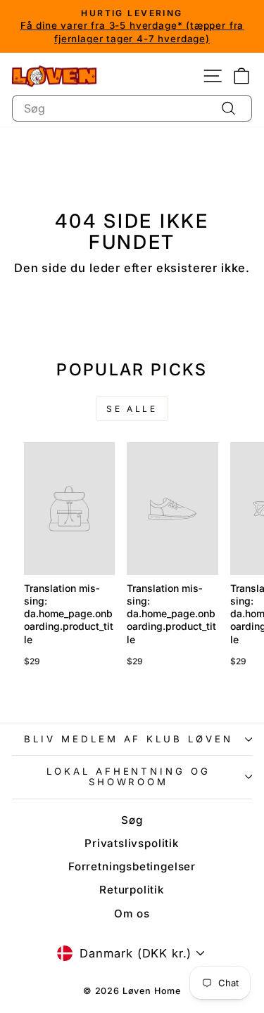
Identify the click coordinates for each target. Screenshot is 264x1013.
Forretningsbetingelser (132, 866)
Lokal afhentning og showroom (128, 776)
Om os (132, 913)
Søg (131, 820)
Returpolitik (132, 889)
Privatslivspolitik (132, 843)
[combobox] (132, 108)
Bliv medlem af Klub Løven (128, 738)
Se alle (131, 409)
